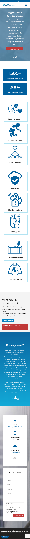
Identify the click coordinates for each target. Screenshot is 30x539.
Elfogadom (5, 536)
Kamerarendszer (15, 141)
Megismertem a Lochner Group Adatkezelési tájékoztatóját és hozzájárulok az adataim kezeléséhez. (14, 509)
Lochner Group (16, 316)
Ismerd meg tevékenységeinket (14, 49)
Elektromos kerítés (15, 258)
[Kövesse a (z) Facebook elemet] (14, 458)
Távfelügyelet (15, 232)
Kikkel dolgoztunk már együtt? (13, 327)
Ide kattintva (25, 531)
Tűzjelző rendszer (15, 210)
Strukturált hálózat (15, 279)
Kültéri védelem (15, 162)
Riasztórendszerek (15, 119)
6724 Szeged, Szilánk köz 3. (15, 427)
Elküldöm (19, 515)
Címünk (15, 425)
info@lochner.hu (15, 452)
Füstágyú (15, 188)
